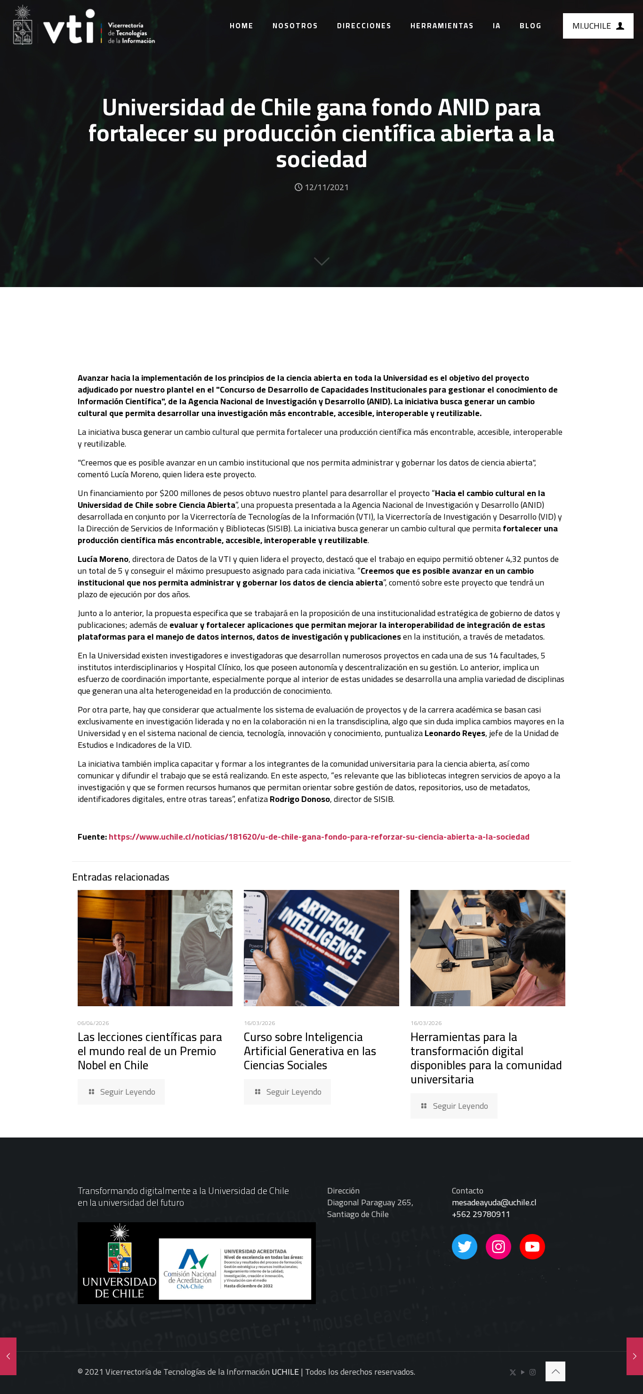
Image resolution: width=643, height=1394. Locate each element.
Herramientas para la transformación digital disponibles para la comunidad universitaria (486, 1057)
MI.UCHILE (591, 25)
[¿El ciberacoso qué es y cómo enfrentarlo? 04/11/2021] (8, 1356)
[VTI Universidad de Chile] (83, 26)
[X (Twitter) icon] (512, 1372)
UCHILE (285, 1371)
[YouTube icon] (522, 1372)
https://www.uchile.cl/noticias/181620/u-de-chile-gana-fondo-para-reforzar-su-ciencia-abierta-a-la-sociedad (319, 836)
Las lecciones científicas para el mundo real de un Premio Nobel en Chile (150, 1050)
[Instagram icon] (532, 1372)
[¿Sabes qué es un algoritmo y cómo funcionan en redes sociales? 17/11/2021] (635, 1356)
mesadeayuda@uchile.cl (494, 1202)
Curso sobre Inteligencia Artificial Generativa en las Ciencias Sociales (310, 1050)
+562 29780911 (481, 1214)
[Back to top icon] (555, 1371)
